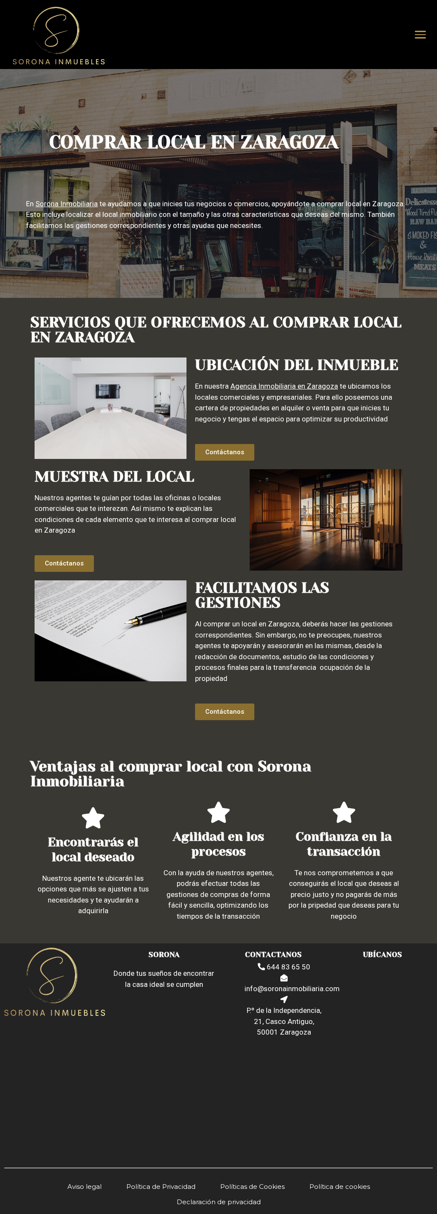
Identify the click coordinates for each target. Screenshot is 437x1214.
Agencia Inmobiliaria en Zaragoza (284, 386)
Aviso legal (84, 1186)
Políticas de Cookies (252, 1186)
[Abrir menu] (420, 34)
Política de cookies (339, 1186)
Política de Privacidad (160, 1186)
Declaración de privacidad (219, 1202)
